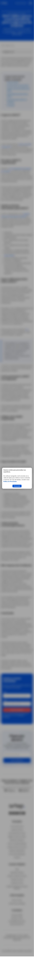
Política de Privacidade (10, 481)
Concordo (17, 486)
